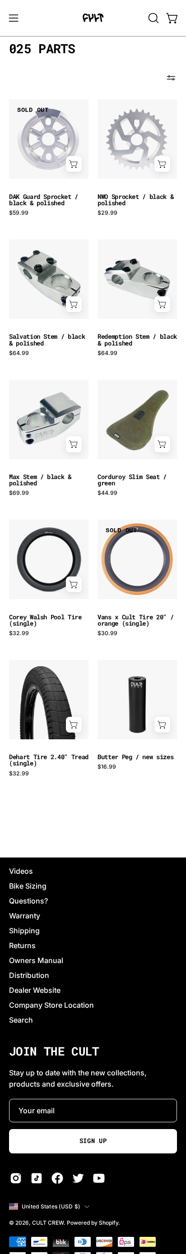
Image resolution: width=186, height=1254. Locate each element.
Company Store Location (51, 1005)
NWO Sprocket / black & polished (135, 200)
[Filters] (171, 78)
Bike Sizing (27, 885)
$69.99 (19, 493)
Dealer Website (34, 990)
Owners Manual (36, 960)
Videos (21, 871)
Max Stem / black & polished (40, 480)
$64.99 (19, 353)
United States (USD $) (51, 1206)
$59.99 (18, 213)
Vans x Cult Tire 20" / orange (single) (135, 620)
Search (21, 1019)
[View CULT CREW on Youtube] (99, 1178)
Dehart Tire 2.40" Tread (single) (48, 760)
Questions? (28, 900)
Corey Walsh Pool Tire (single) (45, 620)
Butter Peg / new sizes (135, 757)
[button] (152, 18)
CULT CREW (48, 1222)
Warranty (24, 915)
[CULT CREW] (93, 18)
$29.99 (107, 213)
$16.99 (107, 767)
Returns (22, 945)
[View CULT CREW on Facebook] (57, 1178)
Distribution (29, 975)
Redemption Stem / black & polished (137, 339)
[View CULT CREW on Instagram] (16, 1178)
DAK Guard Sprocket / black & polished (43, 200)
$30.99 (107, 633)
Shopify (108, 1222)
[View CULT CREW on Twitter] (78, 1178)
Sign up (93, 1141)
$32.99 (19, 633)
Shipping (24, 930)
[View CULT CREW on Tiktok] (36, 1178)
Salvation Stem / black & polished (47, 339)
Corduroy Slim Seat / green (132, 480)
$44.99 (107, 493)
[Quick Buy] (74, 164)
